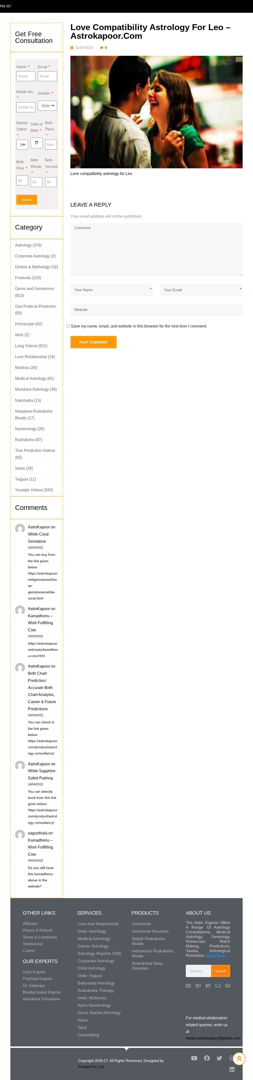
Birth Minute (36, 163)
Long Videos (26, 346)
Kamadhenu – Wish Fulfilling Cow (40, 623)
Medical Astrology (30, 378)
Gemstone (141, 924)
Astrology (23, 245)
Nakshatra (24, 400)
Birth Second (51, 163)
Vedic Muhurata (92, 998)
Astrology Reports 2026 (99, 953)
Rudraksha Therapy (96, 990)
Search (220, 971)
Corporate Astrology (32, 256)
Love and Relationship (98, 924)
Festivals (23, 278)
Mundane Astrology (32, 389)
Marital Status (21, 126)
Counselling (88, 1035)
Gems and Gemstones (34, 289)
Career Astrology (93, 946)
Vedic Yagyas (90, 975)
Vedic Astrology (92, 931)
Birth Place (49, 126)
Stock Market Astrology (99, 1012)
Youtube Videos (29, 490)
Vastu (20, 468)
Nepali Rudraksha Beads (148, 941)
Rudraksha (24, 440)
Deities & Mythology (32, 267)
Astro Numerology (94, 1005)
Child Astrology (91, 968)
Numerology (26, 429)
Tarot (82, 1027)
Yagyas (21, 479)
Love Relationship (31, 357)
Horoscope (24, 324)
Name (21, 67)
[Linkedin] (232, 1069)
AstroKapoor (39, 527)
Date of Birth (36, 127)
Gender (44, 93)
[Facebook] (206, 1058)
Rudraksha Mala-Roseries (148, 966)
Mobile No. (25, 92)
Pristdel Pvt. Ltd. (91, 1067)
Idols (19, 335)
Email (43, 67)
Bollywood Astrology (96, 983)
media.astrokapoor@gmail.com (213, 1038)
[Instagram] (232, 1058)
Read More (215, 955)
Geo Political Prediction (35, 306)
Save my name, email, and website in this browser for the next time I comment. (139, 326)
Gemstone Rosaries (150, 931)
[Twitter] (219, 1058)
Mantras (22, 368)
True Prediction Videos (35, 450)
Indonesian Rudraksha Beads (152, 953)
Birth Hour (20, 165)
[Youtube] (194, 1058)
